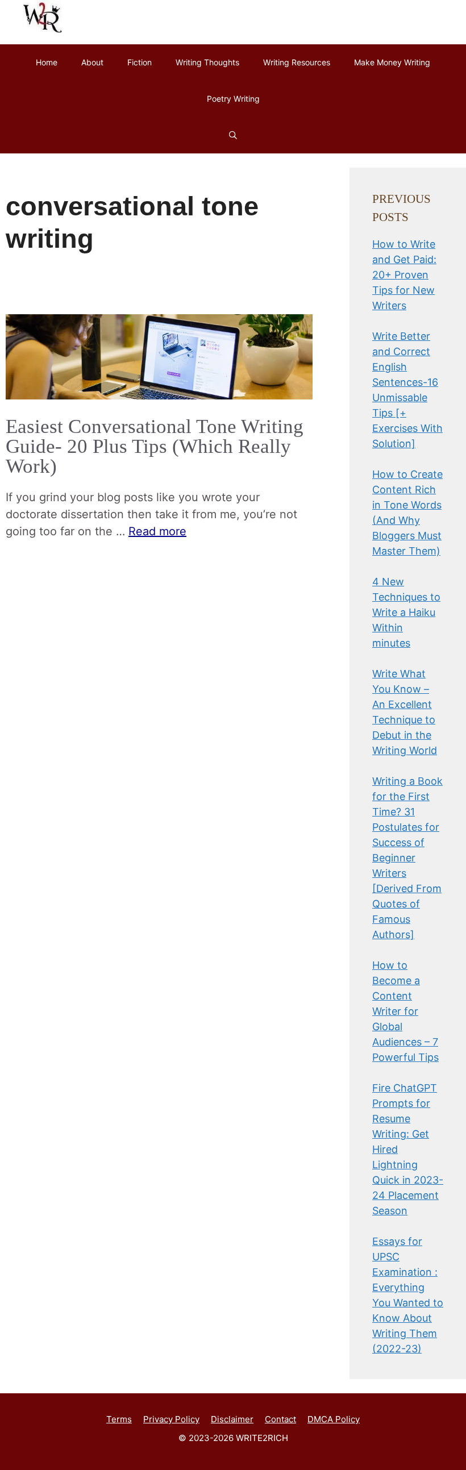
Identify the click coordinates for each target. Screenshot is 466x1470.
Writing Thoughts (207, 62)
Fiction (139, 62)
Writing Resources (296, 62)
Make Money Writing (392, 62)
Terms (119, 1419)
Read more (157, 531)
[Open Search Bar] (233, 135)
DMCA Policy (333, 1419)
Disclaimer (232, 1419)
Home (46, 62)
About (92, 62)
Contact (280, 1419)
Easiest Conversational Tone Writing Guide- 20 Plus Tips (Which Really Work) (154, 446)
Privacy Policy (171, 1419)
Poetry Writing (233, 98)
